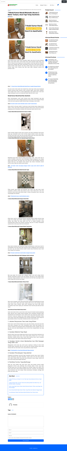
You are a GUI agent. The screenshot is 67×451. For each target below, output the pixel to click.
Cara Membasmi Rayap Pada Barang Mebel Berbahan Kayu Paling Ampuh (23, 392)
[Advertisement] (26, 77)
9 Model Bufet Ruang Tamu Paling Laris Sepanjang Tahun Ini (53, 53)
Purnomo (11, 16)
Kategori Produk (43, 5)
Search (64, 1)
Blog (11, 9)
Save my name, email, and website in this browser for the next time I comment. (20, 437)
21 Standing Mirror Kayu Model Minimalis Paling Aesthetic (22, 350)
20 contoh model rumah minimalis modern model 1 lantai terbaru (23, 103)
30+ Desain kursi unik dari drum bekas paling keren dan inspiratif (53, 68)
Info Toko (52, 5)
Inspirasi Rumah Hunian (15, 9)
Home (37, 5)
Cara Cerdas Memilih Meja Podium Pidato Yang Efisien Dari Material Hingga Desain (25, 389)
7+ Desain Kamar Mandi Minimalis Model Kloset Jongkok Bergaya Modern (26, 86)
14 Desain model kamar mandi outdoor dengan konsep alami (22, 252)
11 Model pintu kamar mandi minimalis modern (19, 196)
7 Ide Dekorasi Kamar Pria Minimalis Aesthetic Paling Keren (54, 49)
